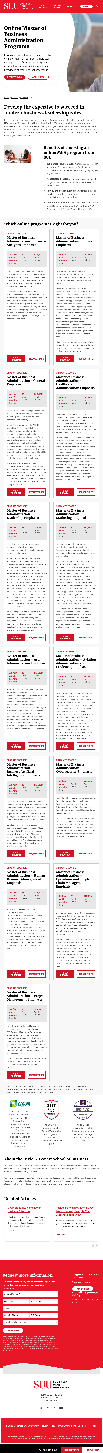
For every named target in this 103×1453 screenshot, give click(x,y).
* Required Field (8, 1289)
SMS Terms (47, 1348)
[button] (97, 6)
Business (24, 97)
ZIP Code (35, 1315)
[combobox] (30, 1294)
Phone (15, 1315)
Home (6, 97)
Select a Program (12, 1294)
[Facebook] (48, 1408)
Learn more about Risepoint (83, 1438)
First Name (9, 1301)
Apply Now (38, 77)
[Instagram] (42, 1408)
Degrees (14, 97)
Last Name (36, 1301)
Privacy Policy (48, 1425)
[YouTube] (61, 1408)
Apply (86, 6)
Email (6, 1308)
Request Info (14, 77)
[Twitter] (55, 1408)
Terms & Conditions (66, 1425)
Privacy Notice (38, 1348)
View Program (16, 358)
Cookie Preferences (88, 1425)
